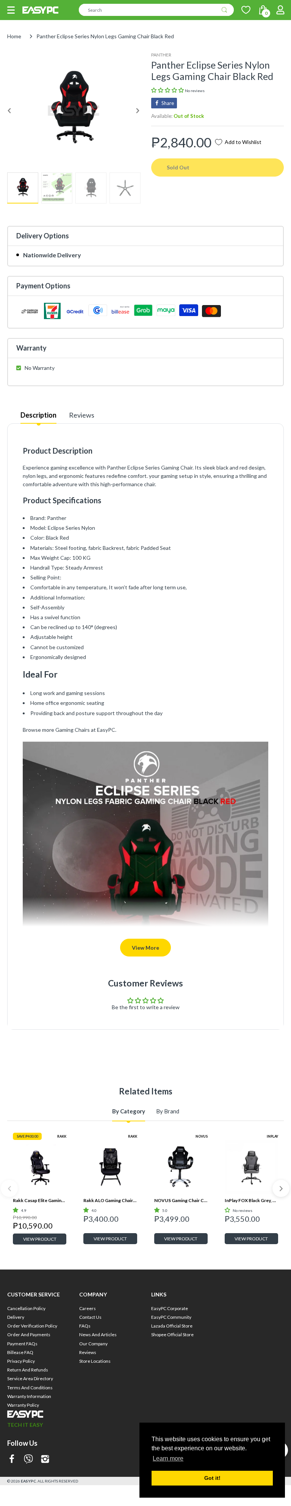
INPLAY (272, 1136)
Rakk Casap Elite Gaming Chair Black (39, 1200)
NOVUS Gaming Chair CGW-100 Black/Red (181, 1200)
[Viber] (28, 1459)
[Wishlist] (246, 10)
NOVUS (202, 1136)
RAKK (61, 1136)
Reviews (81, 415)
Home (14, 36)
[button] (11, 10)
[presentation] (9, 1188)
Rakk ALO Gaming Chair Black (110, 1200)
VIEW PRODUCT (39, 1239)
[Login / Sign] (280, 9)
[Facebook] (11, 1459)
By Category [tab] (128, 1111)
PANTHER (161, 55)
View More (145, 947)
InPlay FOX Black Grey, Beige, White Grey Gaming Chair (251, 1200)
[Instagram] (45, 1459)
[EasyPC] (40, 10)
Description (38, 415)
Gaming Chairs (72, 729)
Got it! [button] (212, 1478)
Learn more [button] (168, 1458)
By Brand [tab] (167, 1111)
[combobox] (156, 10)
